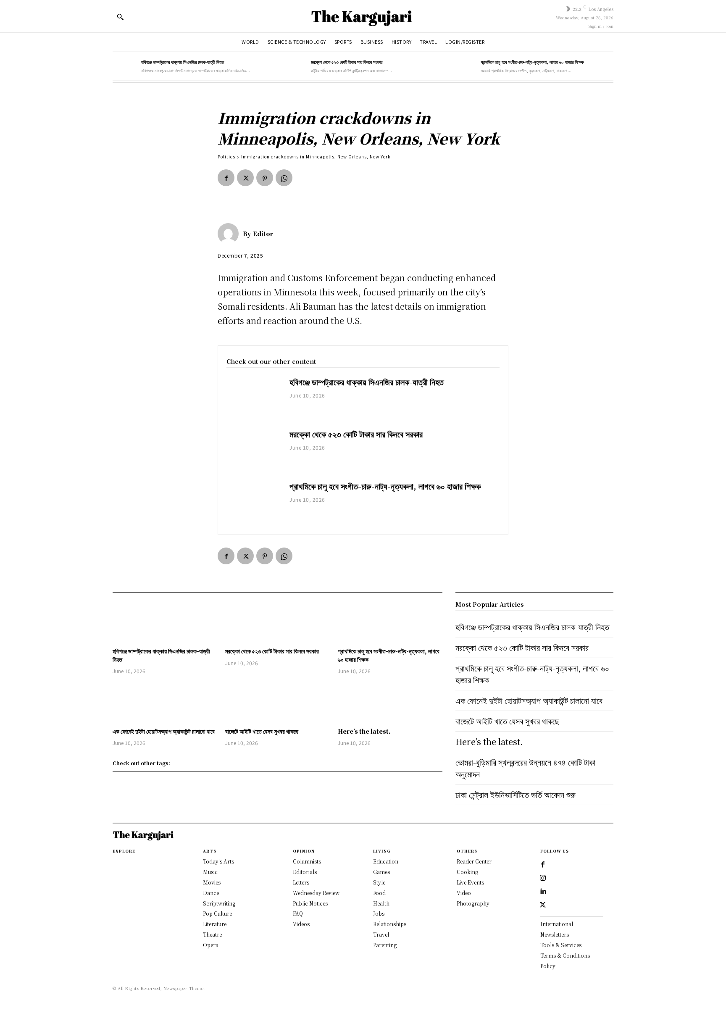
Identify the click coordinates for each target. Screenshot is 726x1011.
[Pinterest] (264, 177)
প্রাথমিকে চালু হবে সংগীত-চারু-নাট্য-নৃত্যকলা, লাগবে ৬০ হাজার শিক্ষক (532, 61)
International (556, 923)
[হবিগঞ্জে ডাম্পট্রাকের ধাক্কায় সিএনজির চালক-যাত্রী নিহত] (125, 66)
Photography (473, 903)
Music (210, 871)
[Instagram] (543, 878)
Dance (211, 892)
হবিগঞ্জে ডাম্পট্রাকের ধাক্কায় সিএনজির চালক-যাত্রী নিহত (182, 61)
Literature (214, 923)
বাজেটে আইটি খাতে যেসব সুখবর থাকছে (261, 731)
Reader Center (474, 861)
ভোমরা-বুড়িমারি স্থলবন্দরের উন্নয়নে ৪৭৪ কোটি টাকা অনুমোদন (525, 768)
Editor (263, 233)
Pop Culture (217, 913)
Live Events (470, 882)
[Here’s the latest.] (390, 702)
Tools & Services (560, 944)
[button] (120, 16)
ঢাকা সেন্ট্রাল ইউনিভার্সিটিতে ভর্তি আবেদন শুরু (515, 794)
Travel (381, 934)
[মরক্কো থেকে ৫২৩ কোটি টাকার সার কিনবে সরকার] (294, 66)
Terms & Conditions (565, 955)
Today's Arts (218, 861)
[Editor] (230, 233)
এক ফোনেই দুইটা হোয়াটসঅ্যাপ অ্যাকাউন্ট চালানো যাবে (164, 731)
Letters (301, 882)
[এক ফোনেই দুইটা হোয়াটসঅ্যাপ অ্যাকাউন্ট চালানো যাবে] (165, 702)
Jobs (378, 913)
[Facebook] (226, 177)
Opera (210, 944)
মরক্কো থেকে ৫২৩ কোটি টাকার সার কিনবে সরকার (346, 61)
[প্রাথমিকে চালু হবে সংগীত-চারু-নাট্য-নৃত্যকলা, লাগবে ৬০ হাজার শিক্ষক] (464, 66)
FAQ (298, 913)
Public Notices (310, 903)
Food (379, 892)
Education (385, 861)
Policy (547, 965)
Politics (226, 156)
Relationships (389, 923)
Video (464, 892)
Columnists (307, 861)
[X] (245, 177)
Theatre (212, 934)
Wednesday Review (316, 892)
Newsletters (554, 934)
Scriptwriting (219, 903)
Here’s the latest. (364, 731)
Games (381, 871)
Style (379, 882)
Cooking (467, 871)
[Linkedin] (543, 891)
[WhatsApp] (284, 177)
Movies (212, 882)
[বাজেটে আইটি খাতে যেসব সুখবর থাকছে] (277, 702)
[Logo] (363, 16)
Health (381, 903)
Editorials (305, 871)
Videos (301, 923)
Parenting (385, 944)
